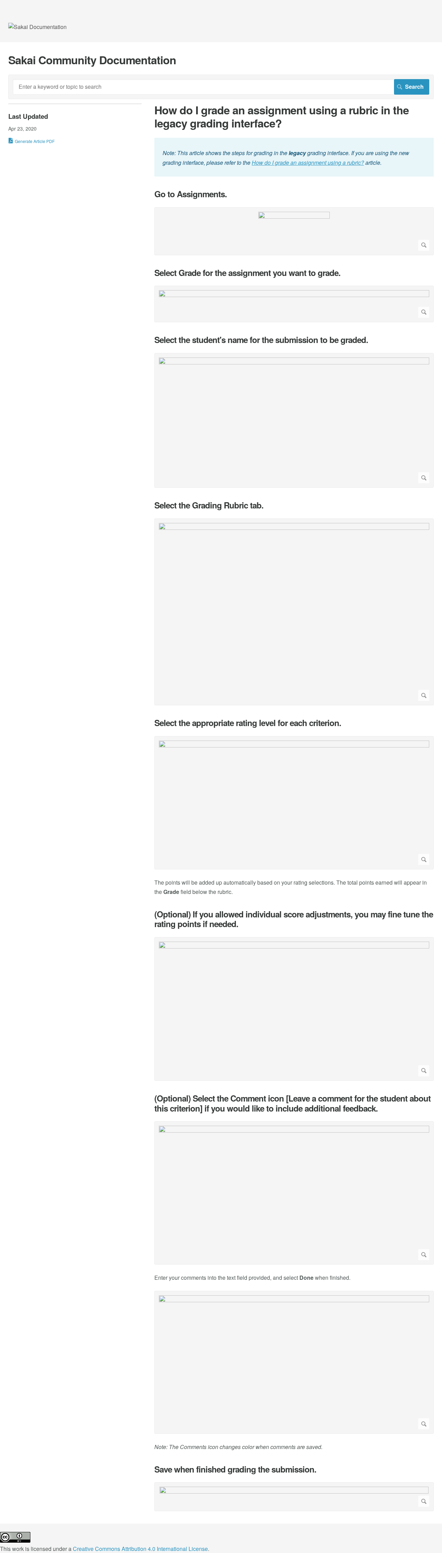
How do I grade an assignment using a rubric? (308, 162)
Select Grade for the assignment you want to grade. (247, 273)
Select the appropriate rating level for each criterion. (247, 723)
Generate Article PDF (35, 141)
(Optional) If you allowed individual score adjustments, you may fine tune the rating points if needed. (293, 919)
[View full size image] (294, 231)
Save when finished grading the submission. (235, 1469)
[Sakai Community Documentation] (37, 27)
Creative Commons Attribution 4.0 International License (140, 1549)
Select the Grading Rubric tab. (208, 505)
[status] (294, 157)
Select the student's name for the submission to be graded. (261, 340)
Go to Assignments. (190, 194)
